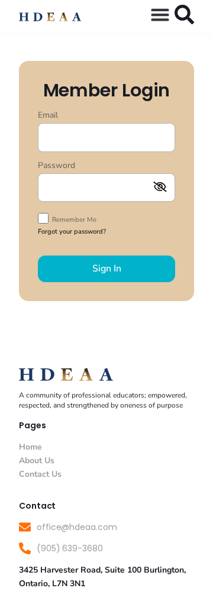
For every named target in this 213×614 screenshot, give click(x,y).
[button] (160, 14)
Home (30, 447)
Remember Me (73, 219)
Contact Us (40, 474)
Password (56, 166)
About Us (36, 460)
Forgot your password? (72, 231)
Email (48, 116)
